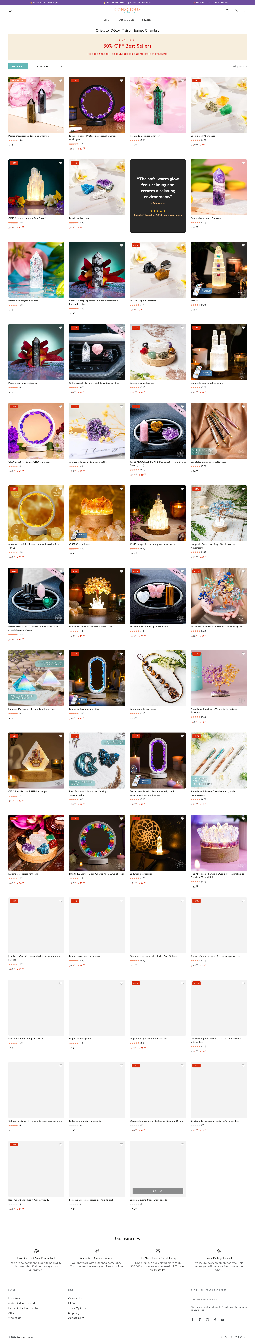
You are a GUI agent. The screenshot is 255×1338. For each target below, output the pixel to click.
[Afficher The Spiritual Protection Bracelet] (145, 1233)
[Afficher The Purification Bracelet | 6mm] (194, 1233)
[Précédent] (51, 1249)
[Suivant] (204, 1249)
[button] (10, 10)
